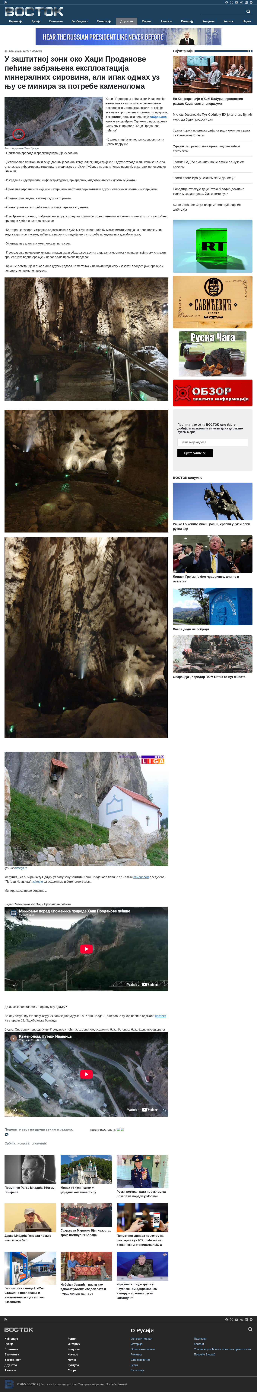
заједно (37, 881)
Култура (73, 1365)
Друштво (126, 21)
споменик (39, 1143)
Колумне (208, 21)
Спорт (72, 1370)
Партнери (200, 1338)
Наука (247, 21)
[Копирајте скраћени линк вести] (44, 1134)
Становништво (140, 1359)
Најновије (15, 21)
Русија (35, 21)
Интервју (187, 21)
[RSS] (6, 2)
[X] (231, 2)
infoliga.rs (20, 868)
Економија (104, 21)
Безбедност (80, 21)
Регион (146, 21)
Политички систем (143, 1349)
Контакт (199, 1343)
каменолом (141, 877)
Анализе (166, 21)
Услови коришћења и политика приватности (222, 1349)
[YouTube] (236, 2)
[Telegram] (251, 2)
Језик (134, 1365)
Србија (10, 1143)
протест (160, 1016)
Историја (136, 1343)
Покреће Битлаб (204, 1354)
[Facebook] (226, 2)
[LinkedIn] (246, 2)
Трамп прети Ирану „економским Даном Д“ (204, 178)
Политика (56, 21)
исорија (23, 1143)
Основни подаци (141, 1338)
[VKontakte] (241, 2)
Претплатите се (195, 453)
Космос (229, 21)
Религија (136, 1354)
